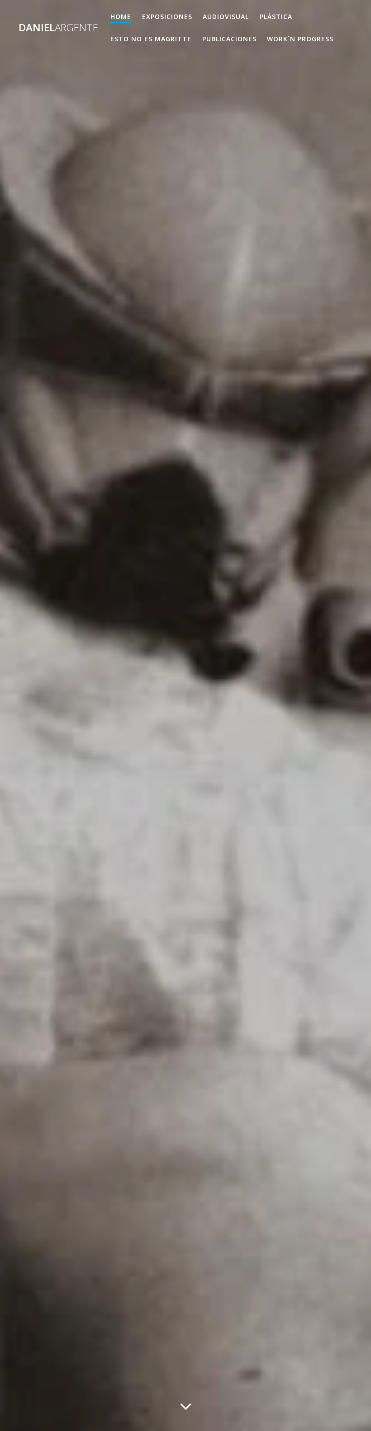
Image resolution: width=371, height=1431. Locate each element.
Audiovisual (226, 16)
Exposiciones (167, 16)
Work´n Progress (300, 38)
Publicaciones (229, 38)
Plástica (276, 16)
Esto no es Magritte (150, 38)
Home (120, 16)
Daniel (58, 28)
